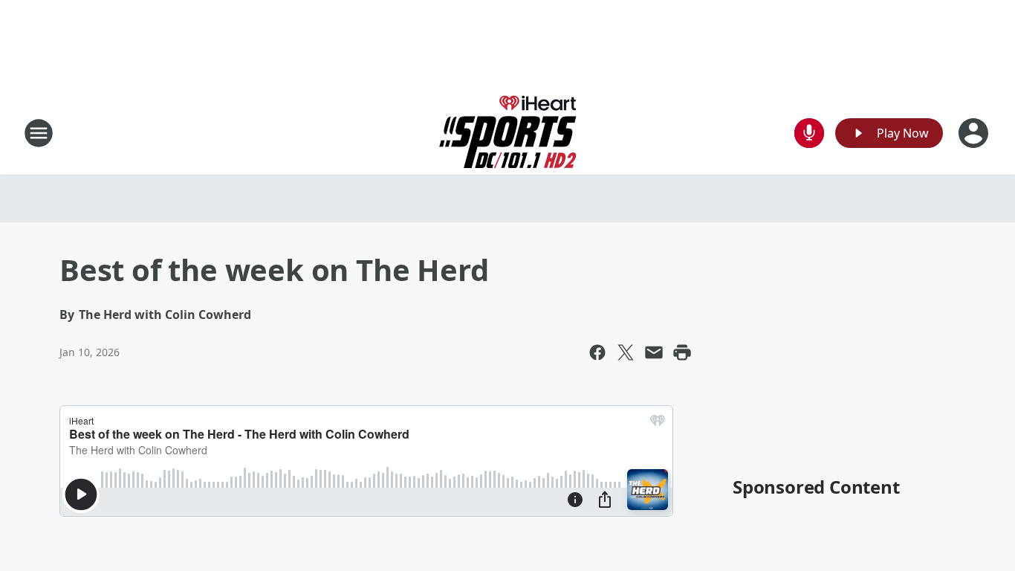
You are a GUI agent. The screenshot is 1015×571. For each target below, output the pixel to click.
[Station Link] (508, 133)
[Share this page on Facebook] (597, 352)
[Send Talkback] (809, 133)
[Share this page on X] (625, 352)
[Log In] (975, 133)
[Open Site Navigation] (38, 133)
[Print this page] (682, 352)
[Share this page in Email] (653, 352)
